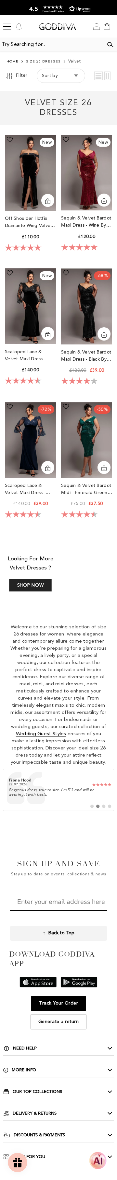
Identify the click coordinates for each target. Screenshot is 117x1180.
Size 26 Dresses (43, 61)
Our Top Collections (37, 1092)
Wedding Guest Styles (41, 734)
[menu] (7, 26)
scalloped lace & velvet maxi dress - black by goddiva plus (29, 356)
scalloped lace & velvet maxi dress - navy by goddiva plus (29, 489)
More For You (28, 1157)
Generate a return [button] (58, 1021)
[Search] (110, 44)
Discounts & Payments (39, 1135)
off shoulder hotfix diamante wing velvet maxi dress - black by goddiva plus (28, 222)
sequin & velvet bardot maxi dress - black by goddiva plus (86, 356)
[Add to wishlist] (10, 139)
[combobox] (52, 44)
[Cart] (106, 26)
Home (12, 61)
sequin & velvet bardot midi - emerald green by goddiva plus (86, 489)
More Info (24, 1070)
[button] (98, 76)
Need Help (25, 1048)
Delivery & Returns (35, 1113)
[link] (58, 789)
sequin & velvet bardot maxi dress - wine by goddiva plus (86, 222)
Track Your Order (58, 1003)
